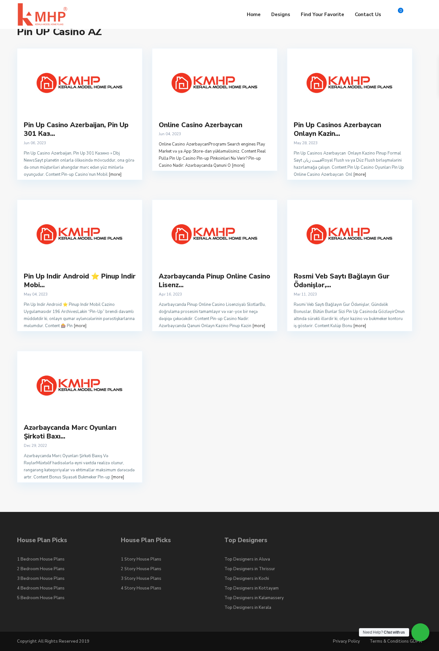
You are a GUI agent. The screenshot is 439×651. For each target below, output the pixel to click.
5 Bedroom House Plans (41, 598)
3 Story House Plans (141, 578)
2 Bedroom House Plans (41, 569)
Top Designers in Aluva (247, 559)
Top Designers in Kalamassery (254, 598)
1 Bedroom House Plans (41, 559)
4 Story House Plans (141, 588)
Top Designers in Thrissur (249, 569)
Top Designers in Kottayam (251, 588)
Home (254, 14)
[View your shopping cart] (395, 14)
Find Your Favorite (322, 14)
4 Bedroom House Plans (41, 588)
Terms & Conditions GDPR (396, 641)
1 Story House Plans (141, 559)
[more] (115, 174)
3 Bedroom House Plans (41, 578)
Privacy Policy (346, 641)
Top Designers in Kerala (247, 607)
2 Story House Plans (141, 569)
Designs (280, 14)
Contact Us (368, 14)
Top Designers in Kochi (246, 578)
